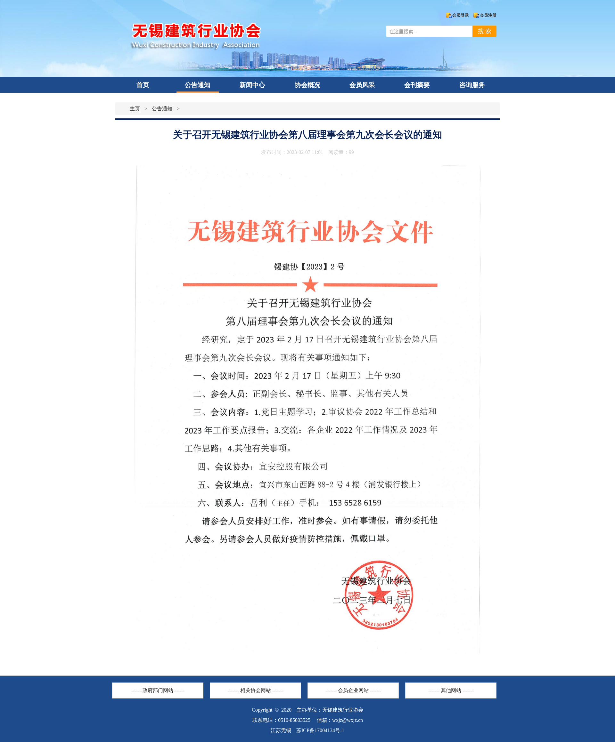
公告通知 (197, 84)
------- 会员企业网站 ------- (353, 690)
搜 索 (484, 31)
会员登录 (460, 15)
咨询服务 (472, 84)
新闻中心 (252, 84)
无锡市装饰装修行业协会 (255, 679)
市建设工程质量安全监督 (158, 679)
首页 (142, 84)
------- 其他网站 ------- (451, 690)
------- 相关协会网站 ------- (255, 690)
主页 (135, 108)
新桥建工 (353, 679)
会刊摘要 (417, 84)
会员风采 (362, 84)
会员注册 (488, 15)
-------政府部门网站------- (157, 690)
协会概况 (307, 84)
